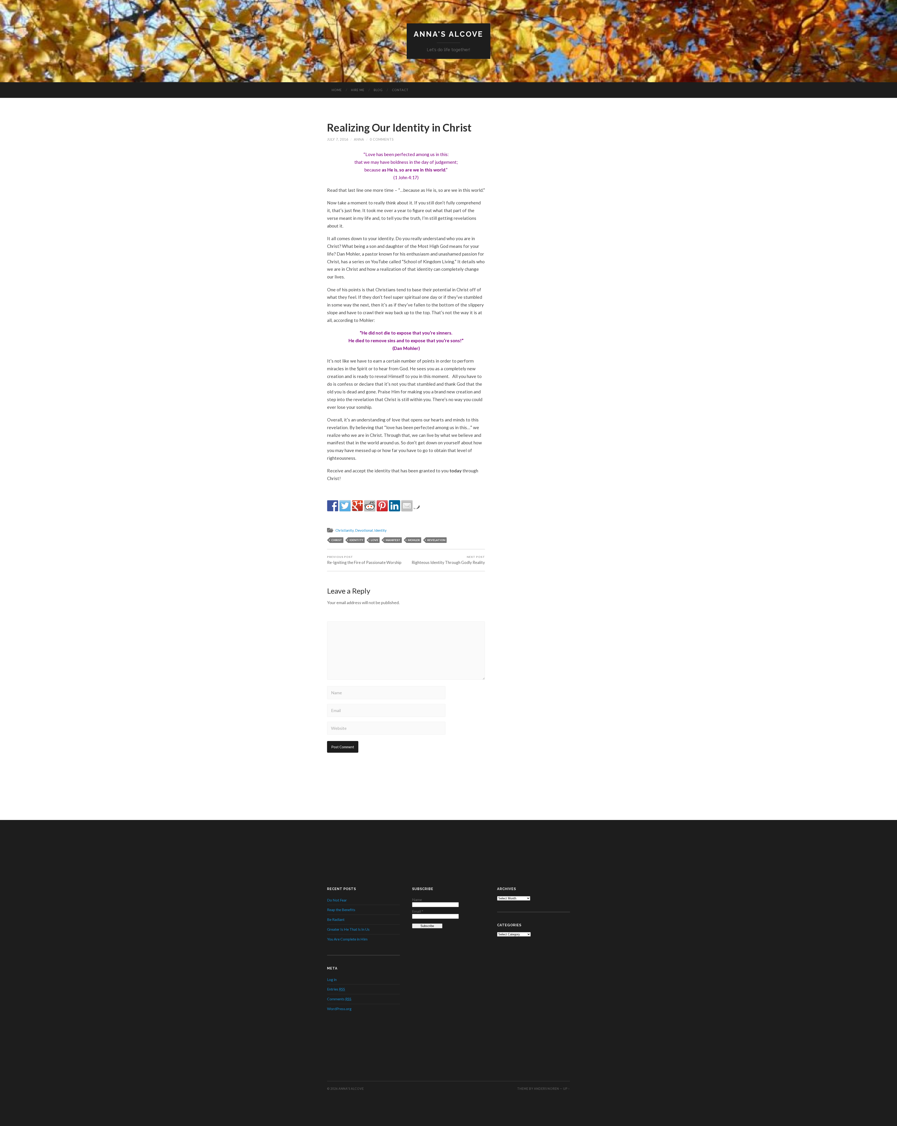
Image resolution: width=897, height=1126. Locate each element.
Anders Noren (546, 1088)
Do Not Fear (337, 900)
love (374, 540)
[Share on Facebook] (332, 505)
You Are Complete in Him (347, 939)
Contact (400, 90)
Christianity (344, 530)
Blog (378, 90)
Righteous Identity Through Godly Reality (448, 560)
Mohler (414, 540)
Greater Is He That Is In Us (348, 929)
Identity (380, 530)
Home (337, 90)
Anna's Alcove (448, 34)
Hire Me (357, 90)
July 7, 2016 (337, 139)
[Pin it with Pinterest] (382, 505)
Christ (336, 540)
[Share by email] (407, 505)
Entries (336, 989)
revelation (436, 540)
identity (356, 540)
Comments (339, 999)
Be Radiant (336, 919)
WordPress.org (339, 1008)
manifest (393, 540)
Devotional (364, 530)
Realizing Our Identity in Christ (399, 127)
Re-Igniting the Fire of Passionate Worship (364, 560)
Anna (359, 139)
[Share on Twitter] (345, 505)
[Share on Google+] (357, 505)
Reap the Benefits (341, 909)
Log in (332, 979)
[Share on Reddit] (369, 505)
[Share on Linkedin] (394, 505)
